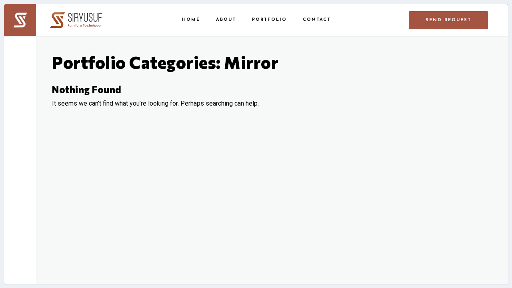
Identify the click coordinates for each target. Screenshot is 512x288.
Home (191, 20)
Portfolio (269, 20)
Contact (317, 20)
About (226, 20)
